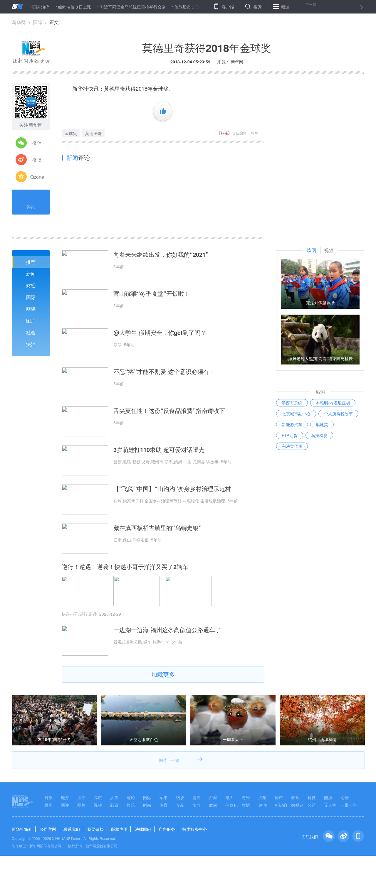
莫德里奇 (93, 133)
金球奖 (71, 133)
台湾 (213, 797)
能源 (328, 797)
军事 (164, 797)
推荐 (31, 262)
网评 (31, 308)
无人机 (330, 805)
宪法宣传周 (292, 446)
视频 (98, 805)
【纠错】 (224, 132)
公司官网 (48, 829)
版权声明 (119, 829)
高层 (98, 797)
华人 (229, 797)
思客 (48, 805)
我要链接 (95, 829)
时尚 (147, 805)
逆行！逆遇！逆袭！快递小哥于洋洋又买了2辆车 (125, 567)
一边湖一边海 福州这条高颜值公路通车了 (167, 630)
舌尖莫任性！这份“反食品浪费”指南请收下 (169, 410)
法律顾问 (143, 829)
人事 (114, 797)
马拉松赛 (319, 435)
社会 (31, 332)
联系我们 (71, 829)
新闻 (31, 273)
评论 (31, 207)
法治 (31, 344)
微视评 (297, 805)
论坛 (344, 797)
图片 (31, 320)
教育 (295, 797)
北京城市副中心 (296, 413)
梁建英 (322, 424)
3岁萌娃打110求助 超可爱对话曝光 (158, 449)
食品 (180, 805)
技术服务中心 (194, 829)
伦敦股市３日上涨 (175, 7)
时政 (48, 797)
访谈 (180, 797)
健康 (213, 805)
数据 (246, 805)
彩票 (114, 805)
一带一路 (348, 805)
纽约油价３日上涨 (58, 7)
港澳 (196, 797)
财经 (31, 285)
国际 (37, 22)
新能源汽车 (292, 424)
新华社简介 (22, 829)
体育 (164, 805)
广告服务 (167, 829)
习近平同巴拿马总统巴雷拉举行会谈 (117, 7)
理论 (131, 797)
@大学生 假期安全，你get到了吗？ (159, 332)
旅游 (196, 805)
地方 (65, 797)
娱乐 (131, 805)
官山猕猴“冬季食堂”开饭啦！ (151, 293)
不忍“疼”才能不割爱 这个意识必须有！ (164, 371)
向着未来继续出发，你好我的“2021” (161, 254)
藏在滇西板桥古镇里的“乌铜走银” (157, 528)
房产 (279, 797)
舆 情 (263, 805)
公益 (312, 805)
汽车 (262, 797)
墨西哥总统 (292, 403)
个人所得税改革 (338, 413)
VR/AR (281, 805)
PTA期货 (290, 435)
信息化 (231, 805)
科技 (312, 797)
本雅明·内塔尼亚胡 (333, 403)
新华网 (19, 22)
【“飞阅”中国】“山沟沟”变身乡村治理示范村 (172, 489)
